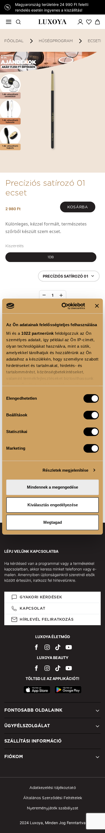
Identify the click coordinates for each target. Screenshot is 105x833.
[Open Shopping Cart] (97, 22)
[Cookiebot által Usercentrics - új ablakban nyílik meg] (63, 306)
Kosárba (77, 207)
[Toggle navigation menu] (8, 21)
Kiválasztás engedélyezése (52, 505)
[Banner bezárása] (97, 306)
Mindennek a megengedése (52, 487)
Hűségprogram (56, 41)
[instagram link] (47, 647)
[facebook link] (36, 647)
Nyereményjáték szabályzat (52, 808)
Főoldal (14, 41)
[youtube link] (68, 647)
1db (51, 257)
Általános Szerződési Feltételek (52, 798)
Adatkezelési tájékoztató (52, 787)
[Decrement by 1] (44, 295)
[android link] (68, 690)
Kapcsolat (32, 608)
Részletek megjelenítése (65, 470)
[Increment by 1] (61, 295)
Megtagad (52, 522)
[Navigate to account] (80, 21)
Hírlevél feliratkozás (47, 619)
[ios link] (36, 690)
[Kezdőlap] (52, 21)
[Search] (18, 21)
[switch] (91, 415)
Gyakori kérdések (41, 597)
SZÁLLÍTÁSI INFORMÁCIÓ (33, 741)
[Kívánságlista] (89, 21)
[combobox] (69, 276)
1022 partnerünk (37, 333)
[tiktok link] (58, 647)
